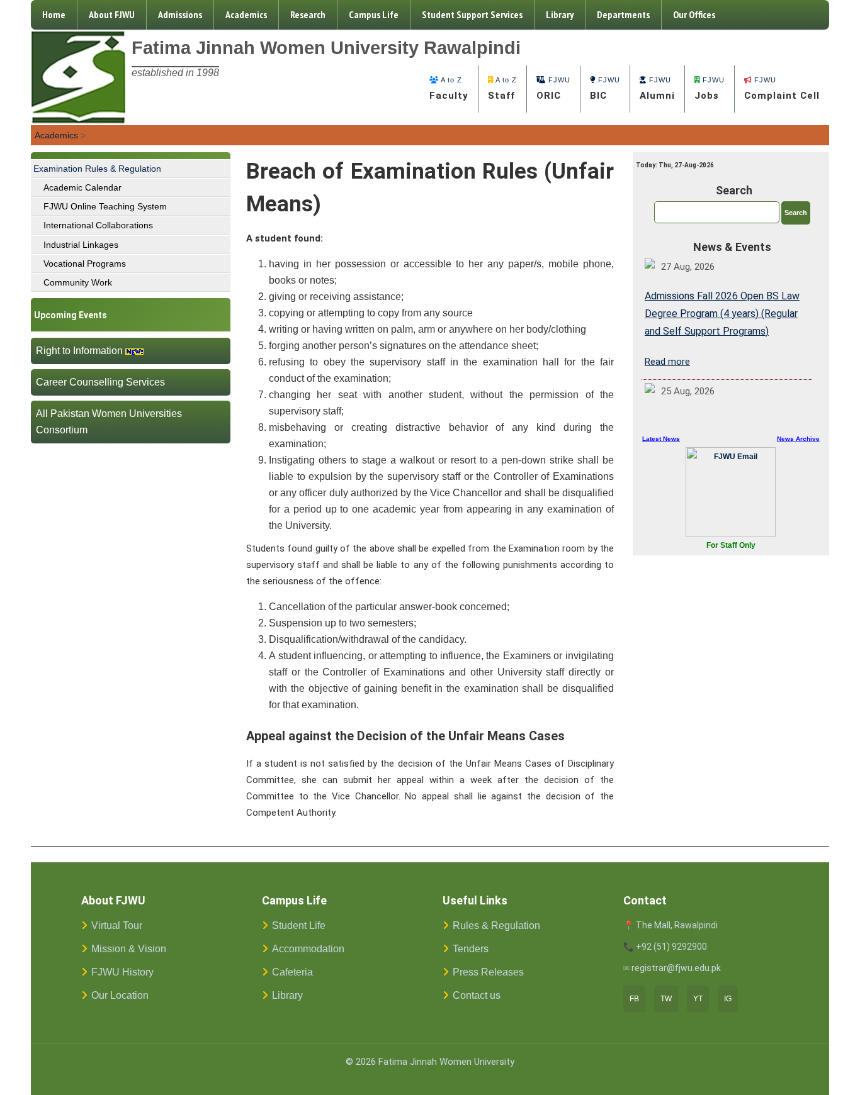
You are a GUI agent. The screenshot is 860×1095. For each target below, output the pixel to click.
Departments (623, 14)
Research (307, 14)
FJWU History (122, 972)
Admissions (180, 14)
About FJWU (112, 14)
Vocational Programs (84, 263)
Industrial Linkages (80, 245)
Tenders (471, 948)
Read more (667, 361)
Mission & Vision (128, 948)
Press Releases (488, 972)
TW (666, 998)
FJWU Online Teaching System (105, 206)
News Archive (798, 438)
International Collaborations (98, 225)
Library (560, 14)
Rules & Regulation (496, 925)
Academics (246, 14)
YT (698, 998)
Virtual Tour (116, 925)
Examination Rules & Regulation (97, 169)
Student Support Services (472, 14)
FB (634, 998)
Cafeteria (292, 972)
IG (728, 998)
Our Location (120, 995)
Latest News (661, 438)
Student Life (298, 925)
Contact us (477, 995)
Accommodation (308, 948)
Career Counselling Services (100, 382)
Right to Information (79, 350)
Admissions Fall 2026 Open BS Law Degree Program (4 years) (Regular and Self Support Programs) (722, 313)
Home (53, 14)
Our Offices (694, 14)
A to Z (448, 88)
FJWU (553, 88)
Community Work (77, 282)
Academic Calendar (82, 187)
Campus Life (374, 14)
